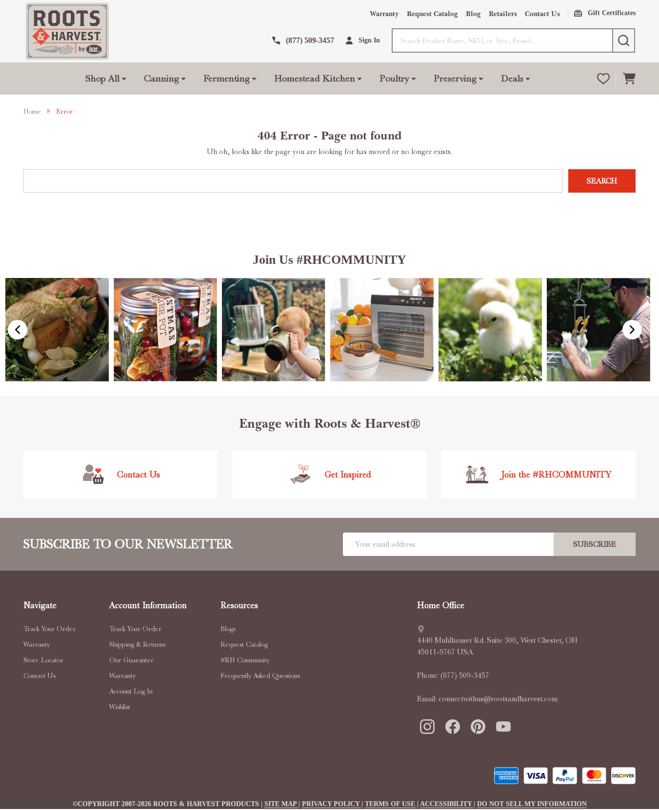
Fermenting (226, 78)
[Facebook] (452, 726)
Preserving (455, 78)
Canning (161, 78)
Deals (512, 78)
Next (632, 329)
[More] (123, 78)
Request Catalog (432, 14)
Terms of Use (391, 804)
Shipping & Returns (137, 644)
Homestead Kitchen (314, 78)
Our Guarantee (131, 660)
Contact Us (542, 14)
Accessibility (447, 804)
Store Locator (43, 660)
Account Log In (131, 691)
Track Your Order (49, 628)
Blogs (228, 628)
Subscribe (594, 544)
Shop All (102, 78)
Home (32, 111)
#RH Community (244, 660)
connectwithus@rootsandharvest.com (498, 698)
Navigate (40, 605)
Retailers (503, 14)
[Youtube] (503, 726)
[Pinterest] (477, 726)
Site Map (281, 804)
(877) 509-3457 (464, 675)
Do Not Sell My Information (532, 804)
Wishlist (119, 707)
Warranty (384, 14)
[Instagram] (427, 726)
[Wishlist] (603, 78)
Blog (473, 14)
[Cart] (629, 78)
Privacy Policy (331, 804)
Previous (17, 329)
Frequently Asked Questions (260, 675)
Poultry (394, 78)
